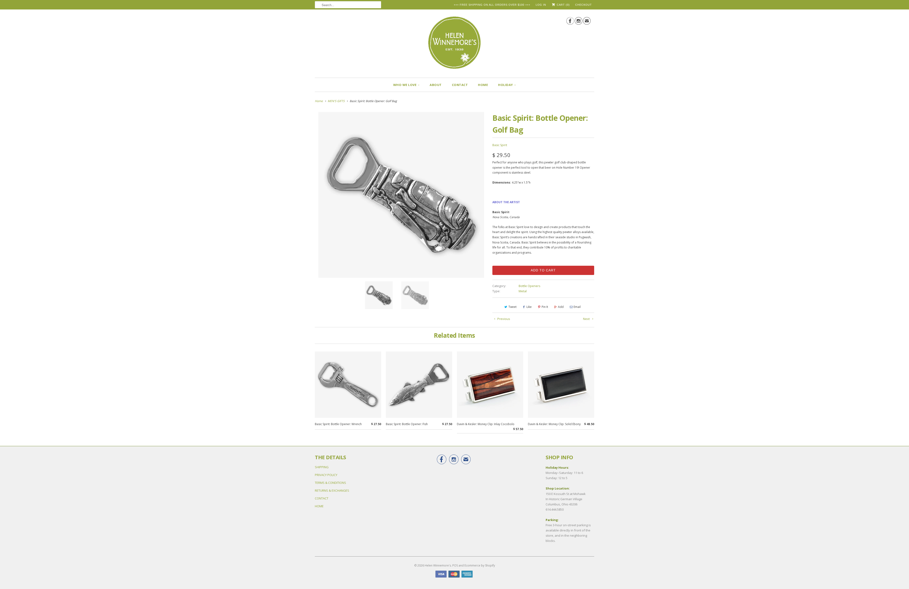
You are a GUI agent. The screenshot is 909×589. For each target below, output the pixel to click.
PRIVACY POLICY (326, 475)
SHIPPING (322, 467)
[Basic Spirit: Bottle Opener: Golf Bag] (401, 195)
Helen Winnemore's (438, 565)
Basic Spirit (499, 145)
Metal (523, 291)
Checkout (583, 4)
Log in (541, 4)
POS (455, 565)
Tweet (512, 307)
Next (586, 319)
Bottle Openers (529, 286)
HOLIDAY (505, 85)
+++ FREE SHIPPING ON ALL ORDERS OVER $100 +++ (492, 4)
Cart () (563, 4)
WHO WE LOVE (405, 85)
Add (561, 307)
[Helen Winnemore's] (454, 45)
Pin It (545, 307)
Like (529, 307)
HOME (483, 85)
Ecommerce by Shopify (479, 565)
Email (577, 307)
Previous (503, 319)
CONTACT (460, 85)
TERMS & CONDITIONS (330, 483)
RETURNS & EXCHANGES (332, 490)
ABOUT (436, 85)
